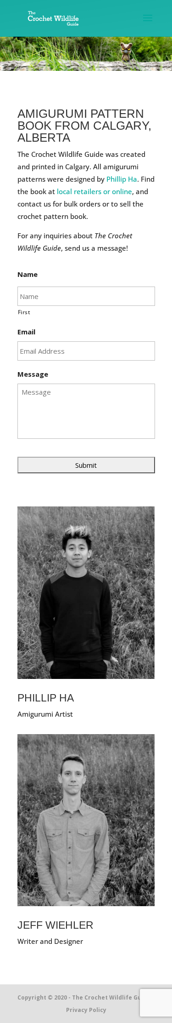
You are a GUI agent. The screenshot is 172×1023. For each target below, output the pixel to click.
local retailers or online (94, 191)
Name (27, 274)
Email (26, 332)
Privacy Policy (86, 1010)
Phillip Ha (121, 179)
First (24, 312)
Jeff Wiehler (55, 925)
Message (32, 374)
